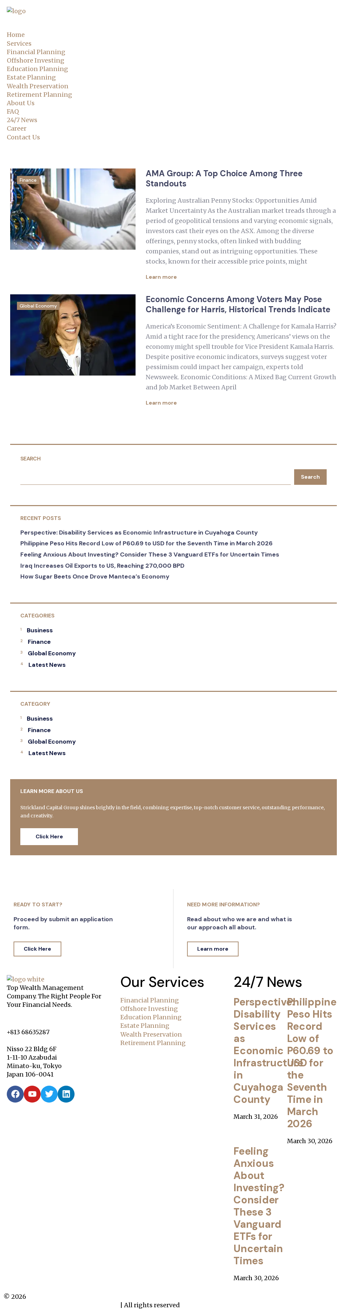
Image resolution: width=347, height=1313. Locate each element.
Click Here (49, 836)
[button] (173, 26)
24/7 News (22, 120)
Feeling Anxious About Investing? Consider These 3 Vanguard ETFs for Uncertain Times (149, 554)
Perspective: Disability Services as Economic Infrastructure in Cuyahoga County (139, 532)
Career (16, 128)
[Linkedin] (66, 1094)
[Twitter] (49, 1094)
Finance (28, 180)
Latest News (47, 665)
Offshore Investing (35, 60)
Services (19, 43)
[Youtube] (32, 1094)
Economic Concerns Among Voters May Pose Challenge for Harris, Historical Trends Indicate (238, 304)
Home (16, 35)
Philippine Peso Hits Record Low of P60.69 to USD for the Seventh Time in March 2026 (146, 543)
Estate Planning (31, 77)
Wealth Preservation (37, 86)
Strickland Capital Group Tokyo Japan (61, 1305)
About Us (21, 103)
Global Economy (38, 306)
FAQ (13, 111)
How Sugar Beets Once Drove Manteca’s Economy (94, 576)
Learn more (162, 276)
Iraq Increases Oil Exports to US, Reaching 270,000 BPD (102, 566)
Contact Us (23, 137)
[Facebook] (15, 1094)
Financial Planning (36, 52)
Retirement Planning (39, 94)
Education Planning (37, 69)
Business (40, 630)
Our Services (162, 982)
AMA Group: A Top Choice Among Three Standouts (224, 178)
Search (30, 458)
